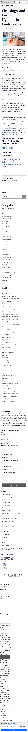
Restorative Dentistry (7, 265)
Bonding (4, 213)
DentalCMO (7, 575)
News (3, 252)
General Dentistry (6, 239)
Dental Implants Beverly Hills (9, 345)
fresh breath (5, 357)
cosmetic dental (6, 306)
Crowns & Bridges (6, 218)
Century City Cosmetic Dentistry (10, 298)
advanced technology (8, 208)
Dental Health (5, 223)
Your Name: (3, 589)
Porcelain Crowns (6, 257)
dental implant (5, 339)
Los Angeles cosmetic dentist (10, 368)
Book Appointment (20, 2)
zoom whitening (6, 404)
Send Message (14, 485)
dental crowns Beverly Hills (9, 332)
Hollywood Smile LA (7, 363)
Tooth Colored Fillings (7, 398)
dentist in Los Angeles (8, 352)
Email (3, 463)
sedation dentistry (8, 132)
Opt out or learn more (14, 727)
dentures (4, 355)
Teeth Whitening (6, 275)
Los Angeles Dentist (7, 370)
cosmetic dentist (6, 311)
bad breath (5, 291)
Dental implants (6, 229)
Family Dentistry (6, 236)
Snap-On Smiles (6, 270)
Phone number (5, 457)
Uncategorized (6, 280)
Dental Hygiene (6, 226)
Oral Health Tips (6, 254)
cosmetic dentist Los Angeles (10, 319)
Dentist (4, 350)
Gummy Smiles (6, 241)
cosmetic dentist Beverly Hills (10, 314)
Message (4, 469)
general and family (8, 128)
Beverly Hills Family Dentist (9, 296)
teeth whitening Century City (10, 393)
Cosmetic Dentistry (7, 216)
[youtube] (8, 558)
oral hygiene (5, 378)
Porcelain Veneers (6, 259)
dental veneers (6, 347)
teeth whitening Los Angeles (9, 396)
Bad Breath (5, 211)
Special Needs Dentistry (8, 272)
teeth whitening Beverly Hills (9, 391)
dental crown (5, 327)
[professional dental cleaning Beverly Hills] (14, 39)
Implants (4, 247)
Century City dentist (7, 301)
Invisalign (4, 249)
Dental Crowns (6, 221)
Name (3, 451)
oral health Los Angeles (8, 375)
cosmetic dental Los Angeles (9, 309)
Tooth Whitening (6, 277)
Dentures (4, 231)
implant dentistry (6, 365)
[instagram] (5, 558)
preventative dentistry (18, 122)
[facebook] (2, 558)
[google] (12, 558)
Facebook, (9, 180)
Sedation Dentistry (7, 267)
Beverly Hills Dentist (7, 293)
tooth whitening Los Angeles (9, 401)
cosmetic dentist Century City (10, 316)
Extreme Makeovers (7, 234)
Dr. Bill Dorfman (7, 6)
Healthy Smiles (6, 244)
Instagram (14, 180)
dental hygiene (6, 337)
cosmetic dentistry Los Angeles (10, 324)
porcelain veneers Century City (10, 383)
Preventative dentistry (8, 262)
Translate (13, 723)
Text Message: (4, 614)
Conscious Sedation (7, 304)
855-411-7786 (6, 2)
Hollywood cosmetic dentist (9, 360)
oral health (4, 373)
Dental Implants (6, 342)
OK (14, 730)
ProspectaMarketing (14, 576)
